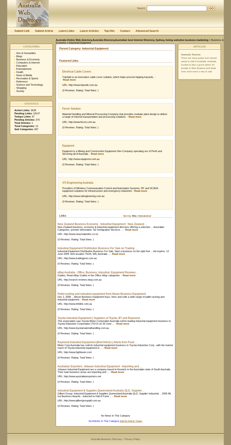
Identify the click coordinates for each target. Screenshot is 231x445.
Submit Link (22, 31)
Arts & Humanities (26, 53)
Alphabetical (144, 216)
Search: (141, 8)
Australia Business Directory (106, 439)
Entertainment (23, 69)
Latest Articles (89, 31)
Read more (69, 79)
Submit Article (44, 31)
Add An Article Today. (131, 421)
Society (20, 91)
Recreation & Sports (27, 78)
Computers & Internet (28, 62)
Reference (22, 81)
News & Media (24, 75)
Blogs (19, 56)
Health (19, 72)
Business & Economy (28, 59)
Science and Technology (29, 84)
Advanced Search (147, 31)
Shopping (21, 88)
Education (21, 65)
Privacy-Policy (132, 439)
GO (211, 8)
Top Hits (109, 31)
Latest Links (66, 31)
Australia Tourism (191, 54)
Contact (125, 31)
